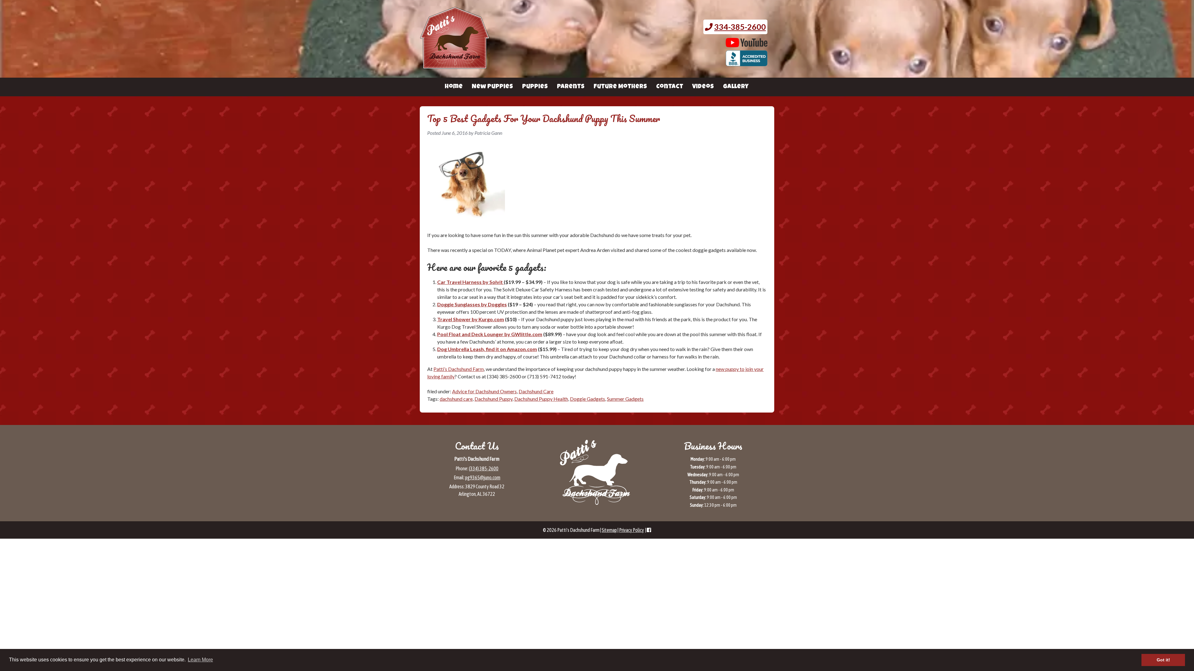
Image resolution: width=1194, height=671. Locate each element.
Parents (571, 87)
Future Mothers (620, 87)
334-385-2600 (740, 26)
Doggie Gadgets (587, 399)
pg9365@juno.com (482, 477)
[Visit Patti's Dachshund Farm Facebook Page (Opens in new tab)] (649, 530)
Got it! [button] (1163, 659)
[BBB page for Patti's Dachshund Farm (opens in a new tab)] (747, 63)
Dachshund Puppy (493, 399)
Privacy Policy (631, 530)
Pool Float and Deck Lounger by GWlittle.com (489, 334)
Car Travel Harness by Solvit (470, 282)
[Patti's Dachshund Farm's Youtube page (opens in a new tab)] (747, 44)
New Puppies (492, 87)
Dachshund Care (536, 391)
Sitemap (609, 530)
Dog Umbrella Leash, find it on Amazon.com (487, 349)
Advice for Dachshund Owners (484, 391)
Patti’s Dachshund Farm (458, 369)
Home (454, 87)
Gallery (735, 87)
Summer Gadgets (625, 399)
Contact (669, 87)
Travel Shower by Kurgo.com (470, 319)
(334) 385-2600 (483, 468)
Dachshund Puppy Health (541, 399)
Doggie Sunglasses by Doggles (472, 304)
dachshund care (456, 399)
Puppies (535, 87)
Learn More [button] (200, 659)
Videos (703, 87)
